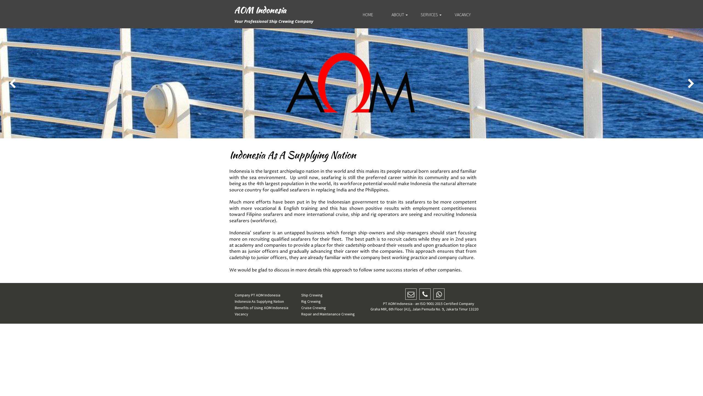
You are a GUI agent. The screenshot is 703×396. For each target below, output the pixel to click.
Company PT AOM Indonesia (257, 295)
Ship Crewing (312, 295)
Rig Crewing (311, 301)
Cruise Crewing (313, 307)
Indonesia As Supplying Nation (259, 301)
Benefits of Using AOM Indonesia (261, 307)
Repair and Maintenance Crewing (328, 314)
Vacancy (241, 314)
